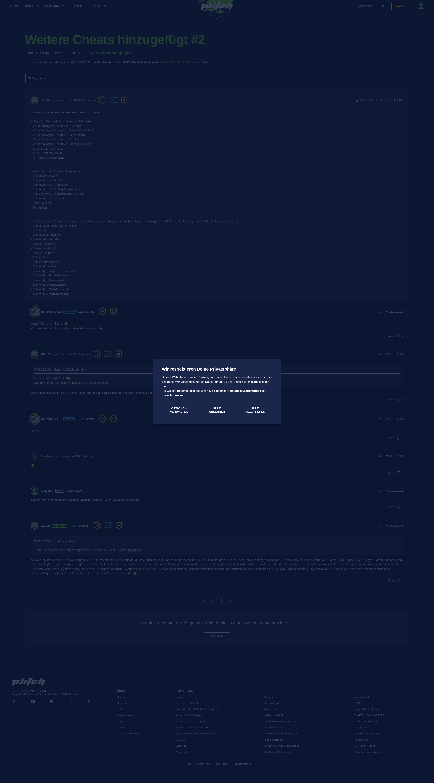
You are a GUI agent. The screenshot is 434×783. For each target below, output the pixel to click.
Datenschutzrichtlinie (244, 390)
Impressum (177, 395)
